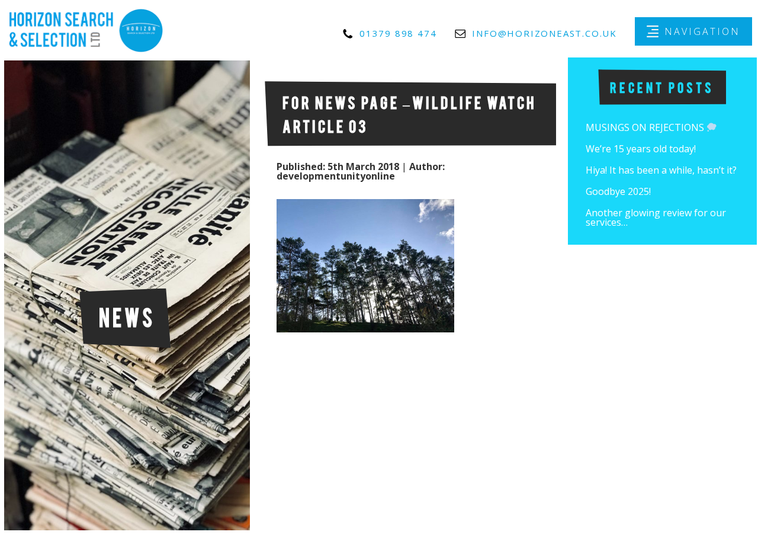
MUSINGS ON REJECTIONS (646, 127)
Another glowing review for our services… (656, 217)
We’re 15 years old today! (641, 148)
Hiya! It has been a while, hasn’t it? (661, 170)
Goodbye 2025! (618, 191)
